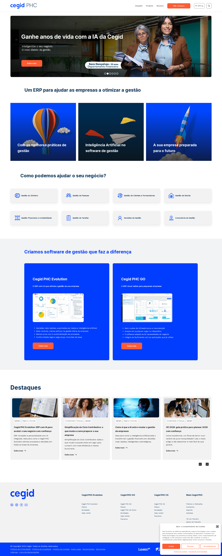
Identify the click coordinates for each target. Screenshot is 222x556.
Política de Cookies (180, 551)
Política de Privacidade (20, 549)
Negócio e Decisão (29, 421)
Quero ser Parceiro (193, 522)
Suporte (189, 510)
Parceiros (124, 519)
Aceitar (171, 546)
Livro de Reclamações (29, 552)
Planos (84, 507)
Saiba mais (43, 346)
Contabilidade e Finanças (74, 421)
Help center (86, 513)
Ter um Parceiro (192, 519)
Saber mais (32, 63)
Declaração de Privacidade (197, 551)
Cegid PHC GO (127, 495)
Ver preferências (209, 546)
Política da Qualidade (41, 549)
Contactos (190, 507)
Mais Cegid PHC (194, 495)
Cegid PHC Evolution (92, 495)
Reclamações (88, 549)
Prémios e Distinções (194, 504)
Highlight (17, 421)
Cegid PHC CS (161, 495)
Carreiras (189, 513)
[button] (217, 526)
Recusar (190, 546)
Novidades (86, 510)
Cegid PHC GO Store (128, 510)
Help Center (125, 516)
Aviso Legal (76, 549)
